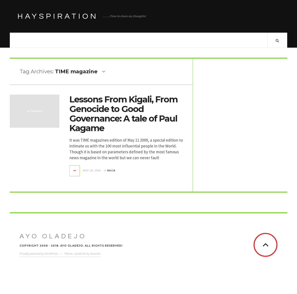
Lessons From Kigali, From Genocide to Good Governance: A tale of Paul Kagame (123, 113)
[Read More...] (75, 170)
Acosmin (95, 254)
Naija (111, 170)
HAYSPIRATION (57, 16)
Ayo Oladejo (53, 236)
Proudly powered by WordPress (39, 254)
